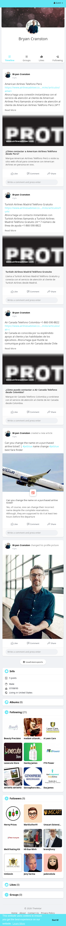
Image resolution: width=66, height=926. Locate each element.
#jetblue (27, 446)
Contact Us (33, 913)
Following (16, 712)
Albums (14, 702)
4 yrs (14, 77)
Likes (13, 884)
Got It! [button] (55, 920)
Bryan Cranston (33, 38)
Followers (15, 798)
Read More (10, 110)
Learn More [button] (19, 923)
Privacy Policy (48, 913)
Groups (14, 895)
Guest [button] (58, 2)
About (22, 913)
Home (14, 913)
